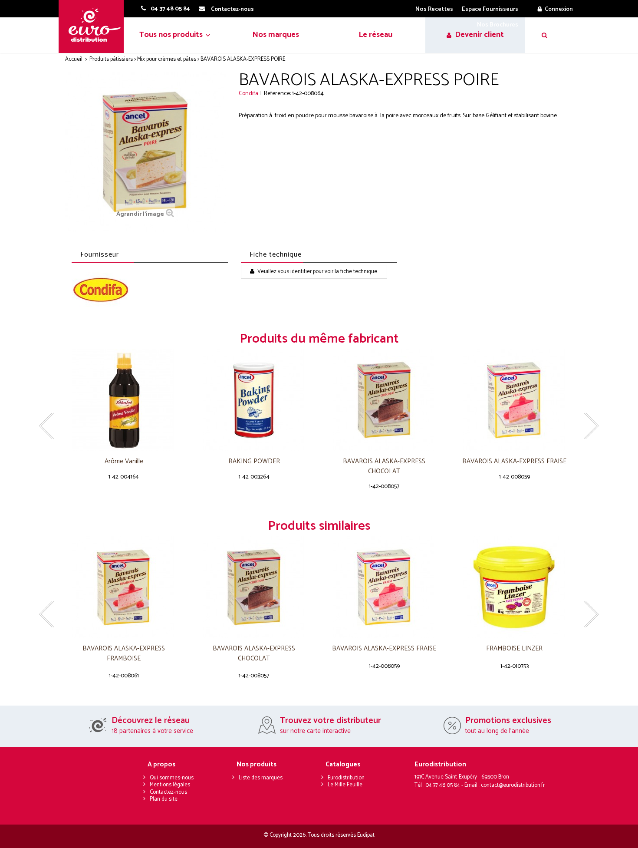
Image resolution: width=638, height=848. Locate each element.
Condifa (248, 94)
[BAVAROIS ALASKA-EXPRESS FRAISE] (514, 400)
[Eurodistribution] (94, 26)
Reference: (277, 93)
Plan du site (164, 799)
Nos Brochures (497, 25)
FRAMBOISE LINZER (514, 649)
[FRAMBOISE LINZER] (514, 587)
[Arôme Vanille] (124, 400)
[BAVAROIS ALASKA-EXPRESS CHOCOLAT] (384, 400)
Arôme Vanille (124, 462)
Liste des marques (261, 777)
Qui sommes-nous (172, 777)
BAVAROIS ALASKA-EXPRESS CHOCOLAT (384, 466)
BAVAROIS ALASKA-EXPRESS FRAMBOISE (123, 653)
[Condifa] (101, 291)
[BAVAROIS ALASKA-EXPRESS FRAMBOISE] (124, 587)
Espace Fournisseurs (490, 9)
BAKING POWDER (254, 462)
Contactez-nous (168, 792)
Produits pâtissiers (111, 59)
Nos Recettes (434, 9)
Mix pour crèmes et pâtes (166, 59)
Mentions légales (170, 784)
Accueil (73, 59)
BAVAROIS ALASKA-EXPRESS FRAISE (514, 462)
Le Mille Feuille (345, 784)
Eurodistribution (346, 777)
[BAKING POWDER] (254, 400)
